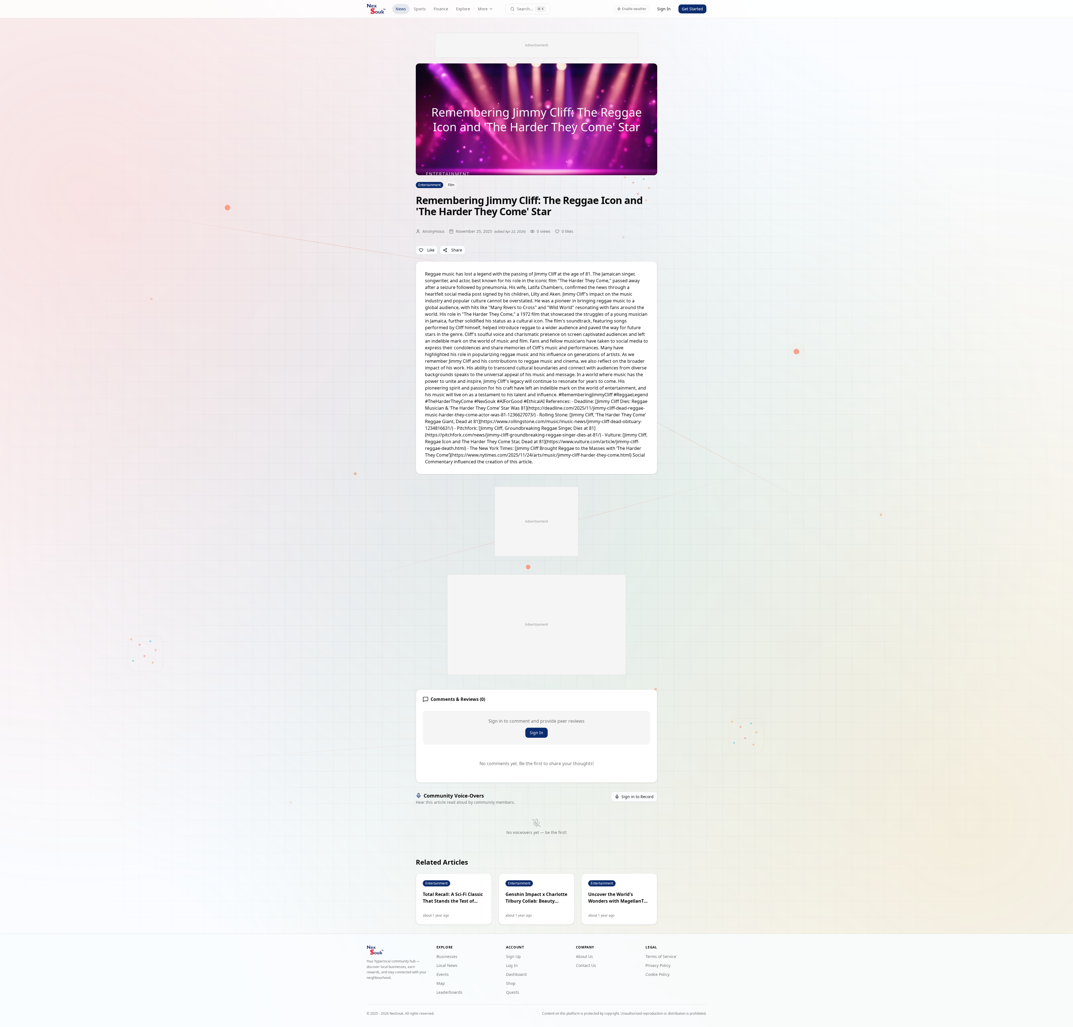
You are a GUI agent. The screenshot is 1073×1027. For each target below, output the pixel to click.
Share (456, 250)
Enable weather (634, 8)
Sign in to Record (637, 796)
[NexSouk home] (376, 9)
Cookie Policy (657, 974)
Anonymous (433, 231)
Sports (420, 8)
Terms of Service (660, 956)
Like (431, 250)
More (483, 8)
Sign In (664, 8)
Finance (441, 8)
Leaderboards (449, 992)
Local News (446, 965)
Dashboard (516, 974)
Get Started (692, 8)
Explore (463, 8)
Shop (511, 983)
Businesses (446, 956)
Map (440, 983)
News (401, 8)
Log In (512, 965)
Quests (512, 992)
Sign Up (513, 956)
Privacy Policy (657, 965)
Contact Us (586, 965)
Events (442, 974)
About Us (584, 956)
